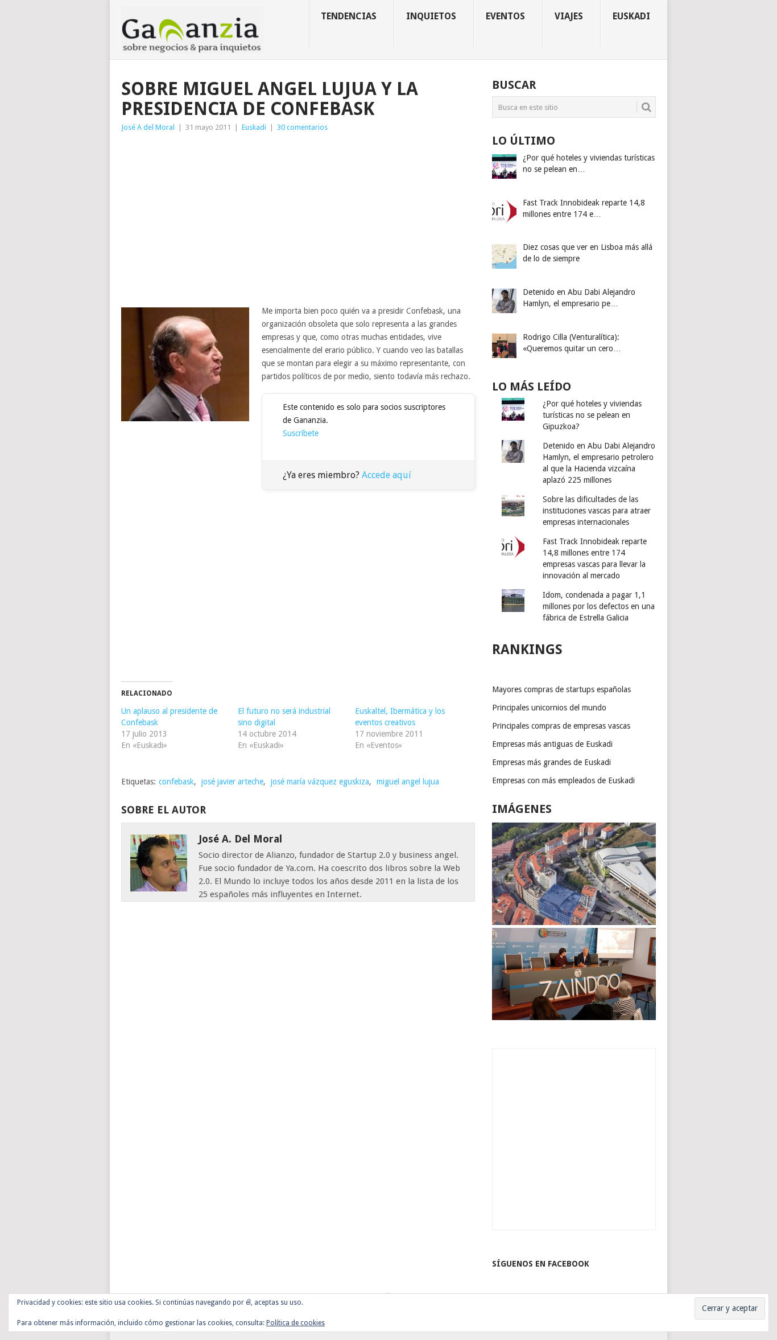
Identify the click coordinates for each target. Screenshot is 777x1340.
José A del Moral (148, 127)
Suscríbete (301, 433)
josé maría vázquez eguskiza (320, 781)
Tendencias (349, 16)
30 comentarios (302, 127)
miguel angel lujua (408, 781)
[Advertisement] (298, 219)
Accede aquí (386, 475)
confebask (176, 781)
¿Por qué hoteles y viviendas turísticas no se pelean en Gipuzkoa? (592, 415)
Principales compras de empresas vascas (561, 725)
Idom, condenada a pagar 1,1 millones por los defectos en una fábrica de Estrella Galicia (599, 606)
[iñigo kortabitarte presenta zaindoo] (574, 1017)
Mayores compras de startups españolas (561, 689)
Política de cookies (295, 1323)
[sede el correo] (574, 922)
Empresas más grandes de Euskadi (551, 762)
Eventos (505, 16)
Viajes (569, 16)
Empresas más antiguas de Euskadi (552, 744)
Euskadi (631, 16)
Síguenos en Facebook (540, 1263)
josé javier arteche (232, 781)
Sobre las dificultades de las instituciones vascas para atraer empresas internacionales (597, 511)
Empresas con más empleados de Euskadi (563, 780)
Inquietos (431, 16)
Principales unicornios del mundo (549, 707)
